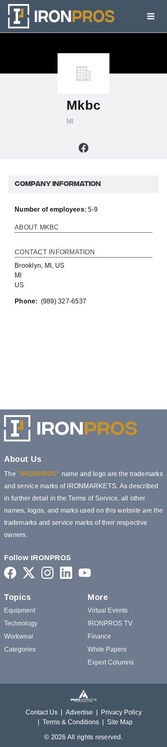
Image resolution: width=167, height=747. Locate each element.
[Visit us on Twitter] (29, 572)
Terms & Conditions (71, 722)
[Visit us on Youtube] (85, 572)
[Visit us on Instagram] (47, 572)
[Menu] (151, 16)
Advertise (79, 712)
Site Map (120, 722)
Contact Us (42, 712)
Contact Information (55, 252)
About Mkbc (37, 227)
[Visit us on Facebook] (83, 148)
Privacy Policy (121, 712)
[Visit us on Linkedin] (66, 572)
